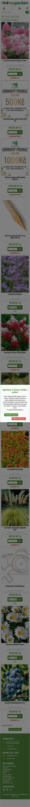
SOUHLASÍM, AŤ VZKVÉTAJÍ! (11, 415)
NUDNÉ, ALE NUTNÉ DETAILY (19, 419)
